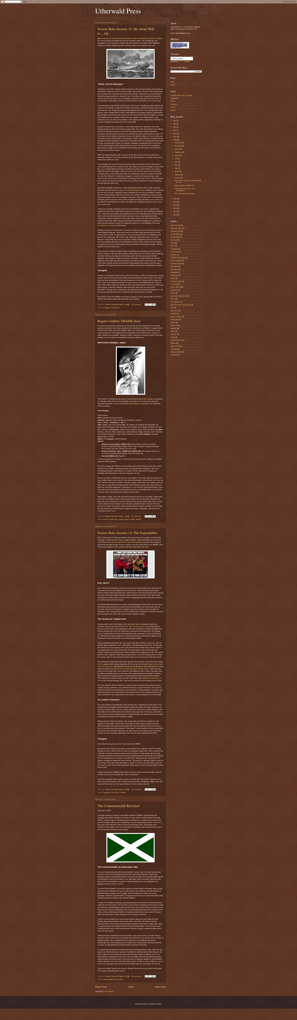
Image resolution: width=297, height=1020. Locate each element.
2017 (175, 202)
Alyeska (173, 240)
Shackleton (136, 190)
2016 (175, 205)
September (178, 152)
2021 (175, 133)
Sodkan (173, 322)
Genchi (121, 519)
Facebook (174, 104)
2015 (175, 208)
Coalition (173, 255)
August (177, 155)
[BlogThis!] (148, 304)
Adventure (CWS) (176, 228)
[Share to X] (150, 304)
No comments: (136, 304)
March (177, 171)
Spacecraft (174, 325)
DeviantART (175, 98)
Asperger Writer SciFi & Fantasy (181, 95)
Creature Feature (176, 263)
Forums (173, 107)
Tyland (173, 337)
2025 (175, 121)
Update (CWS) (175, 346)
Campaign (106, 307)
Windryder (174, 355)
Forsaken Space (176, 281)
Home (131, 987)
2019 (175, 140)
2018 (175, 199)
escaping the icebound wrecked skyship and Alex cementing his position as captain (132, 38)
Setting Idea (175, 319)
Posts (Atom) (109, 991)
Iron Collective (175, 302)
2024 (175, 124)
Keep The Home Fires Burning (181, 305)
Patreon (173, 110)
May (176, 165)
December (178, 142)
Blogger (158, 1004)
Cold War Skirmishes (178, 258)
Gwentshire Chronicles (178, 296)
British (173, 246)
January (178, 178)
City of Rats (175, 252)
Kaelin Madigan (148, 399)
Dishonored (174, 275)
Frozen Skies (115, 307)
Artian (172, 243)
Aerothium (158, 143)
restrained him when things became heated (134, 626)
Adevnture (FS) (176, 225)
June (176, 162)
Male (172, 308)
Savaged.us (136, 403)
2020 (175, 137)
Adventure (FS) (176, 231)
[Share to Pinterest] (154, 304)
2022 (175, 130)
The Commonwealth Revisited (118, 805)
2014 (175, 211)
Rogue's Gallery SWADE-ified (119, 321)
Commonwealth (108, 979)
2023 (175, 127)
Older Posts (160, 987)
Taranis (120, 884)
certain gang (155, 101)
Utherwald (174, 349)
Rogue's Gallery (129, 519)
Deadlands (174, 272)
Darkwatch (174, 266)
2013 (175, 215)
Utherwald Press (118, 10)
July (176, 158)
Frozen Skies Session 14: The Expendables (127, 532)
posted (103, 872)
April (176, 168)
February (178, 175)
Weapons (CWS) (176, 352)
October (178, 149)
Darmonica (174, 269)
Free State (174, 284)
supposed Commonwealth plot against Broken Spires (129, 669)
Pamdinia (174, 313)
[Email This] (146, 304)
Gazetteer (174, 290)
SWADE (138, 519)
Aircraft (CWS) (175, 234)
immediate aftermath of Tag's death (123, 542)
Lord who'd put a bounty (106, 225)
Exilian (173, 101)
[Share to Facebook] (152, 304)
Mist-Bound (174, 311)
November (178, 146)
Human (173, 299)
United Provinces (176, 340)
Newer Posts (101, 987)
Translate (187, 61)
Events (173, 85)
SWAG (173, 331)
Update (173, 343)
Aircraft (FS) (175, 237)
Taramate (174, 334)
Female (105, 519)
